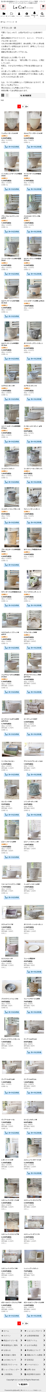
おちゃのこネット (19, 1390)
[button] (3, 6)
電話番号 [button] (23, 1384)
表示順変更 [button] (27, 95)
